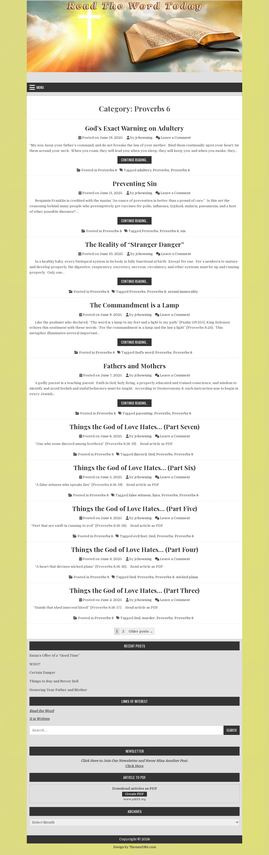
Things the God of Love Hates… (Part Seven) (134, 426)
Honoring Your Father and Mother (58, 690)
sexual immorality (183, 292)
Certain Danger (42, 673)
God (151, 454)
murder (148, 618)
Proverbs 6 (107, 170)
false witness (140, 495)
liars (156, 495)
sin (182, 231)
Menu (40, 87)
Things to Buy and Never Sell (53, 681)
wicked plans (187, 577)
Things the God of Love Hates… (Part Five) (134, 508)
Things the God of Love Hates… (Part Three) (134, 590)
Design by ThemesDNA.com (134, 847)
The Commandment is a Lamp (134, 304)
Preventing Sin (134, 183)
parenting (144, 413)
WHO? (34, 664)
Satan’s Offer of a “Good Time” (54, 655)
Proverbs (161, 170)
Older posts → (141, 631)
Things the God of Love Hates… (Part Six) (134, 467)
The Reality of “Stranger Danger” (134, 244)
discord (140, 454)
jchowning (144, 138)
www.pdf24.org (134, 799)
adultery (144, 170)
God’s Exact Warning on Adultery (134, 128)
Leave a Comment (176, 138)
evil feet (140, 536)
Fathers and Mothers (134, 365)
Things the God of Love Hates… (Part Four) (134, 549)
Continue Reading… (136, 159)
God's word (144, 352)
